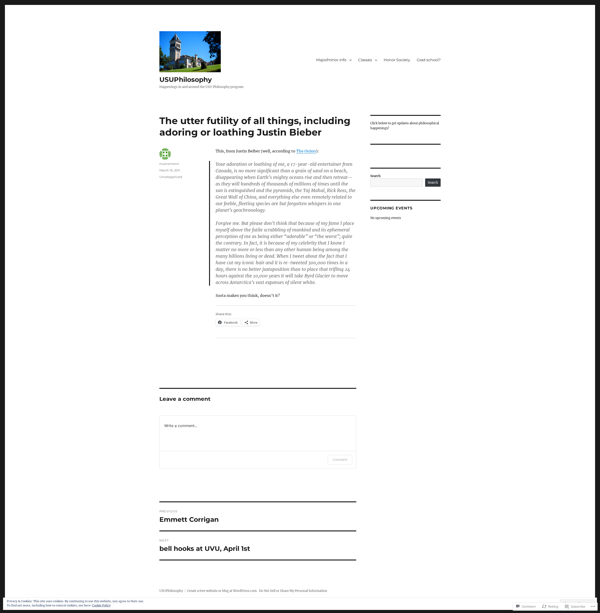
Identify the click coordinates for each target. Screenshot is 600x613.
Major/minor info (331, 60)
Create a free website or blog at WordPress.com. (222, 591)
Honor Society (397, 60)
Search (375, 176)
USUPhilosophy (185, 79)
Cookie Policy (101, 605)
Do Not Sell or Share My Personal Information (293, 591)
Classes (365, 60)
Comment (340, 460)
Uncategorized (170, 177)
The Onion (306, 151)
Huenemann (169, 164)
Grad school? (429, 60)
